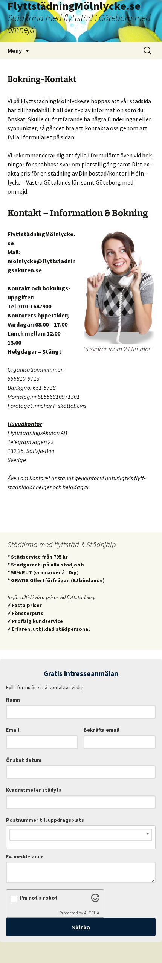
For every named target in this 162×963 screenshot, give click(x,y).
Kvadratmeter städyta (34, 790)
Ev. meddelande (25, 856)
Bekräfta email (101, 730)
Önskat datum (23, 760)
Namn (13, 700)
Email (12, 730)
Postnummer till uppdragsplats (45, 820)
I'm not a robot (39, 898)
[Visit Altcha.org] (95, 899)
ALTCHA (91, 913)
